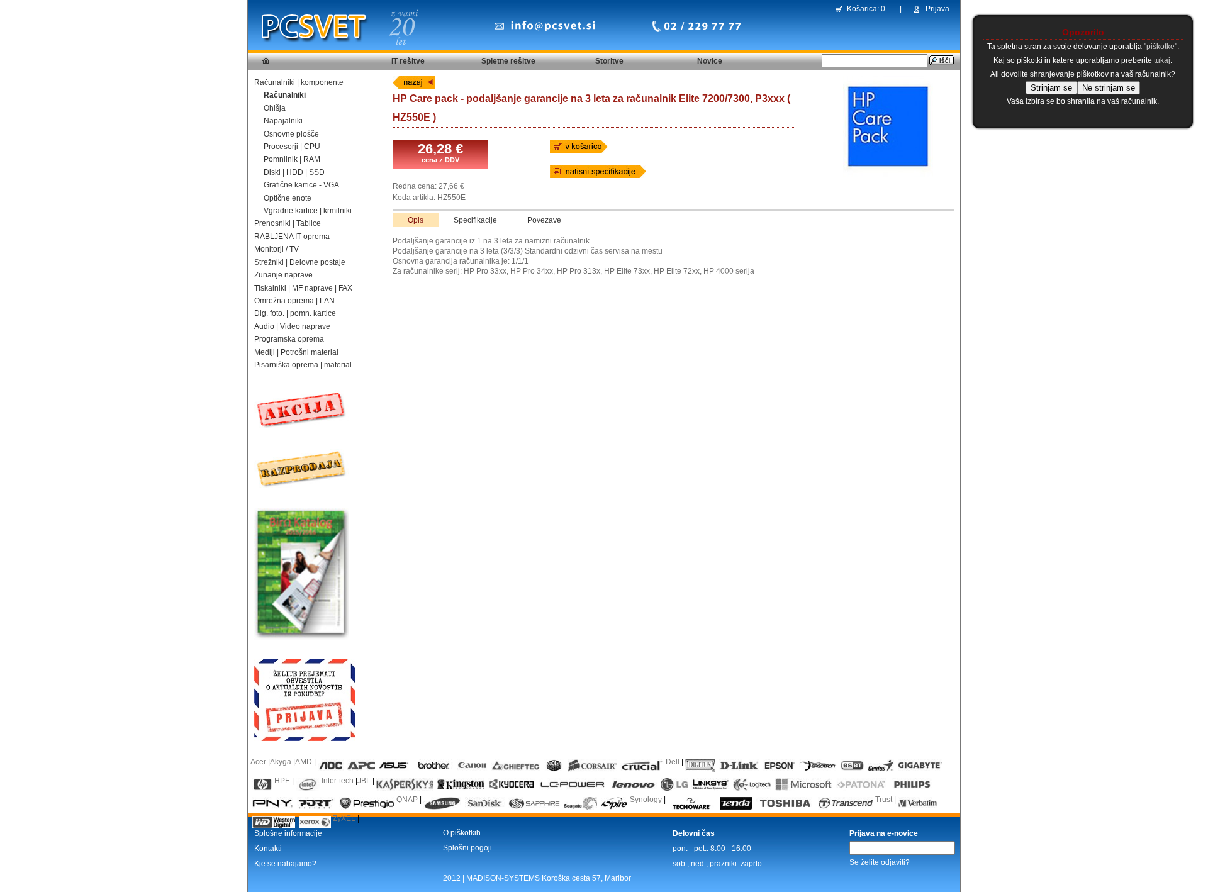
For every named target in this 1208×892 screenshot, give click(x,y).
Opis (415, 220)
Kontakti (268, 848)
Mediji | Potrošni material (296, 352)
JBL (364, 780)
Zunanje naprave (283, 274)
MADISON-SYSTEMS (503, 878)
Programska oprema (289, 339)
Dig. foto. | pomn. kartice (295, 313)
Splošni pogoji (467, 848)
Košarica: (863, 8)
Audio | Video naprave (292, 326)
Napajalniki (283, 120)
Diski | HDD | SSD (294, 172)
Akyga (280, 761)
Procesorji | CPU (292, 146)
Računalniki (285, 95)
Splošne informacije (288, 833)
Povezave (544, 220)
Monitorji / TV (276, 249)
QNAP (407, 799)
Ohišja (275, 108)
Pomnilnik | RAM (292, 159)
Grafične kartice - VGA (301, 185)
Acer (258, 761)
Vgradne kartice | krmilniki (308, 210)
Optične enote (287, 198)
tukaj (1162, 60)
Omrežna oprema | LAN (294, 300)
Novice (709, 61)
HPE (282, 780)
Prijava (937, 8)
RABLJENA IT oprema (292, 236)
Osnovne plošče (291, 134)
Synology (646, 799)
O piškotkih (462, 832)
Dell (673, 761)
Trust (883, 799)
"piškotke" (1160, 46)
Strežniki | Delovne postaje (299, 262)
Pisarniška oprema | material (303, 364)
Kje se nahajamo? (285, 863)
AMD (303, 761)
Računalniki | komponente (299, 82)
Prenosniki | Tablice (287, 223)
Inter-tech (338, 780)
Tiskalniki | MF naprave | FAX (303, 288)
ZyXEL (344, 818)
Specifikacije (475, 220)
